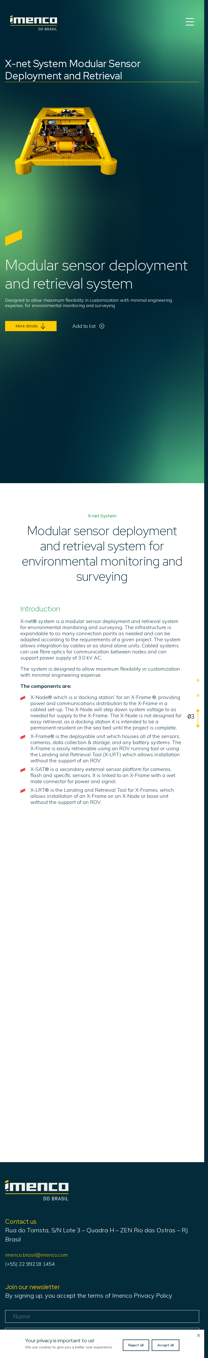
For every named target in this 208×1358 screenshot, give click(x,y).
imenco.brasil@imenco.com (36, 1255)
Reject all (136, 1345)
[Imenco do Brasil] (36, 1198)
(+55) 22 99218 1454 (30, 1264)
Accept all (165, 1345)
